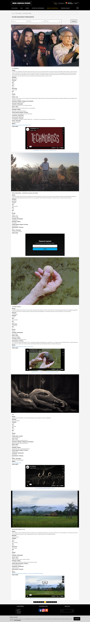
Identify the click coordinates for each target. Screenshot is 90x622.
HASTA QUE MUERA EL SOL (18, 529)
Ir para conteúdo (77, 0)
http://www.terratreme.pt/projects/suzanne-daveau (22, 346)
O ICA (21, 8)
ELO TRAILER (38, 488)
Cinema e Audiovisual (52, 8)
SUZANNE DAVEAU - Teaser (36, 371)
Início (13, 13)
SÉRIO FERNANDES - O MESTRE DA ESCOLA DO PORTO (25, 193)
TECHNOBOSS (15, 68)
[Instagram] (43, 610)
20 (54, 602)
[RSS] (46, 610)
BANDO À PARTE (46, 488)
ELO (13, 414)
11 (37, 602)
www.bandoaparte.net (16, 462)
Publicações (19, 611)
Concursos (19, 609)
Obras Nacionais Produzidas (27, 13)
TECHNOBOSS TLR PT (38, 150)
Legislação (19, 613)
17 (48, 602)
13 (41, 602)
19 (52, 602)
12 (39, 602)
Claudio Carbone (52, 598)
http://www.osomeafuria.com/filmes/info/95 (21, 125)
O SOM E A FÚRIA (48, 150)
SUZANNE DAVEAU (16, 306)
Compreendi (77, 618)
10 (35, 602)
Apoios (27, 8)
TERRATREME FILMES (49, 371)
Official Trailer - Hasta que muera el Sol (38, 598)
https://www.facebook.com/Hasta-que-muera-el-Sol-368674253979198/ (27, 573)
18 (50, 602)
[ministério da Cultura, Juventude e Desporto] (72, 3)
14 (43, 602)
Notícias (18, 610)
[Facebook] (40, 610)
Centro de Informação (38, 8)
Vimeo (55, 150)
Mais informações (17, 620)
